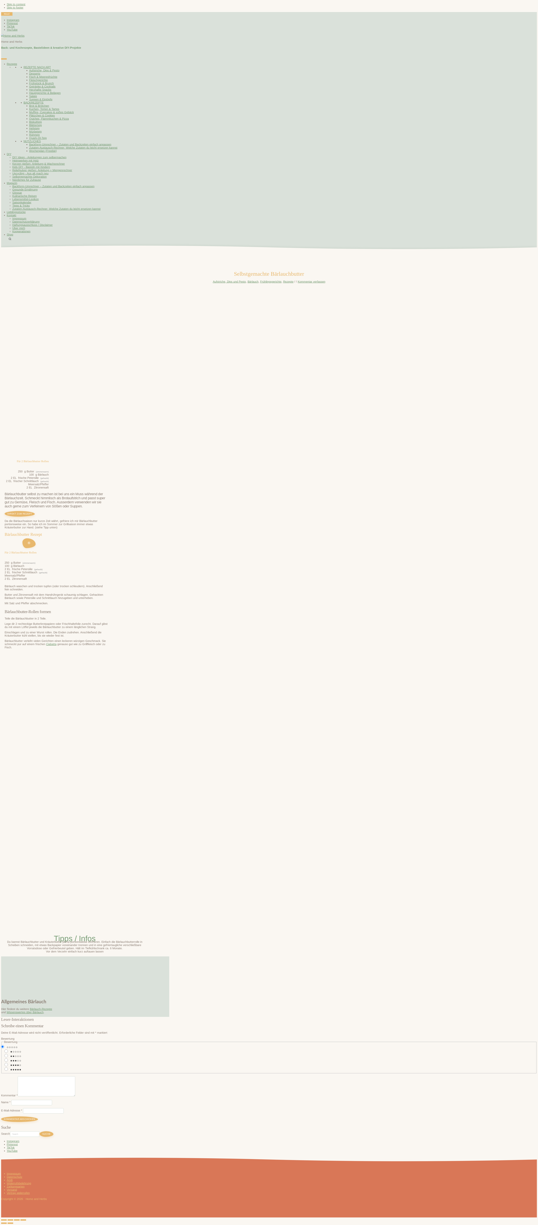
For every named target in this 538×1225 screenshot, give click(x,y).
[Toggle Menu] (4, 59)
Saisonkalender (21, 202)
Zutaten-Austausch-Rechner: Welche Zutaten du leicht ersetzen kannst (73, 147)
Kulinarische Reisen (24, 195)
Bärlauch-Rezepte (41, 1009)
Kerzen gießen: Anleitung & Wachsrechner (38, 163)
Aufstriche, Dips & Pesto (44, 70)
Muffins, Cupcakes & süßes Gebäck (51, 112)
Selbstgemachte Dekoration (29, 176)
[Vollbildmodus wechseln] (10, 1220)
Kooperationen (21, 231)
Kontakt (11, 215)
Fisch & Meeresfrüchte (43, 76)
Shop (10, 234)
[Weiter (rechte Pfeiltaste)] (10, 1223)
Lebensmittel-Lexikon (25, 199)
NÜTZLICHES (32, 141)
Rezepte (12, 64)
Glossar (17, 192)
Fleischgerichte (38, 80)
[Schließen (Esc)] (23, 1220)
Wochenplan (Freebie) (43, 150)
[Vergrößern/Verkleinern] (4, 1220)
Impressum (19, 218)
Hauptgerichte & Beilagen (45, 92)
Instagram (13, 1141)
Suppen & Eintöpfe (40, 99)
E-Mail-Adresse (11, 1110)
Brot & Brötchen (39, 105)
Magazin (12, 183)
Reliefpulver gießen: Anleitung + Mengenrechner (42, 170)
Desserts (34, 73)
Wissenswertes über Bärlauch (25, 1012)
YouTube (12, 1150)
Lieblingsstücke (16, 212)
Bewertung (7, 1038)
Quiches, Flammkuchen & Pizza (49, 118)
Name (6, 1102)
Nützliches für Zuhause (26, 179)
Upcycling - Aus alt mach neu (30, 173)
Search (5, 1133)
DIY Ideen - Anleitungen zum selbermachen (39, 157)
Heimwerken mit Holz (25, 160)
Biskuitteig (35, 121)
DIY (9, 154)
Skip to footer (15, 7)
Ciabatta (51, 644)
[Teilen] (17, 1220)
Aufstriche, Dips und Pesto (229, 281)
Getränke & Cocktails (42, 86)
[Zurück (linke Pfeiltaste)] (4, 1223)
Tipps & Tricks (21, 205)
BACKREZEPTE (34, 102)
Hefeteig (34, 128)
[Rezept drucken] (29, 543)
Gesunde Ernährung (25, 189)
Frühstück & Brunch (41, 83)
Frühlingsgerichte (270, 281)
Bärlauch (253, 281)
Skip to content (16, 4)
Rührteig (34, 134)
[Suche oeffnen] (10, 239)
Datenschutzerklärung (26, 221)
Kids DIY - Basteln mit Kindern (31, 167)
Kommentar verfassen (311, 281)
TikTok (11, 1147)
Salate (33, 96)
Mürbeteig (35, 131)
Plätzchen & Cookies (42, 115)
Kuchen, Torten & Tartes (44, 109)
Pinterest (12, 1144)
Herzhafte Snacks (40, 89)
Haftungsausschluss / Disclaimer (32, 224)
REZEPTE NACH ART (37, 67)
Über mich (18, 228)
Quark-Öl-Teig (38, 138)
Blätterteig (35, 125)
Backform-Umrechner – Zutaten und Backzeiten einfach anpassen (70, 144)
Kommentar (9, 1095)
